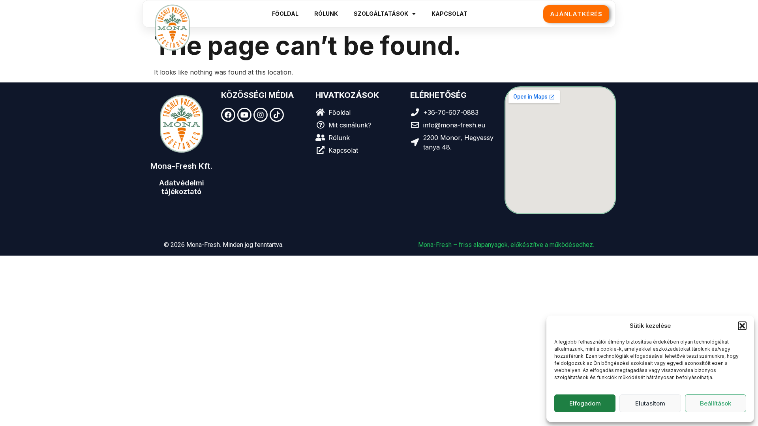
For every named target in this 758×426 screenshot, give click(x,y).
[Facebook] (228, 115)
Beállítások (715, 403)
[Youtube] (244, 115)
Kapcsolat (449, 13)
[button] (742, 326)
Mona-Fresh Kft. (181, 166)
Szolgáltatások (381, 13)
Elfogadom (585, 403)
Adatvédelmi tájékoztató (181, 187)
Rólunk (326, 13)
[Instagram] (260, 115)
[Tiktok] (277, 115)
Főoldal (285, 13)
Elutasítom (650, 403)
